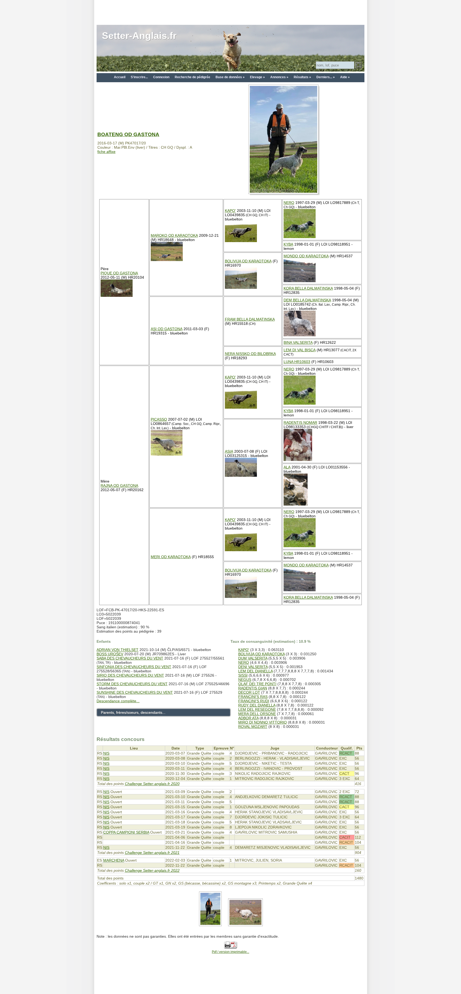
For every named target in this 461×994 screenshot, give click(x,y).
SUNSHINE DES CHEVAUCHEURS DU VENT (135, 692)
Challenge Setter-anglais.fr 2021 (152, 852)
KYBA (288, 244)
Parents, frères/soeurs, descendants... (133, 712)
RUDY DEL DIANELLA (256, 705)
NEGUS (244, 679)
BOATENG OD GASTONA (128, 134)
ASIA (229, 451)
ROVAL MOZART (252, 726)
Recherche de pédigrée (192, 77)
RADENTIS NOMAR (300, 422)
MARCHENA (113, 860)
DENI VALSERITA (253, 667)
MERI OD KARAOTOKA (171, 557)
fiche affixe (106, 151)
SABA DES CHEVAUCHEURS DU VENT (130, 658)
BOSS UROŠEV (110, 654)
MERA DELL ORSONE (257, 714)
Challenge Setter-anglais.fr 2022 (152, 870)
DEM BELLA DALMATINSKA (307, 300)
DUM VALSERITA (252, 658)
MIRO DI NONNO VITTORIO (262, 722)
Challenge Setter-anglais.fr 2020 (152, 784)
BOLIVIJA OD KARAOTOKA (248, 261)
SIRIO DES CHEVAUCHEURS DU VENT (130, 675)
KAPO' (230, 210)
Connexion (161, 77)
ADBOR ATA (248, 718)
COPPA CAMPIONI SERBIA (126, 832)
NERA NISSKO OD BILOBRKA (250, 354)
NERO (289, 202)
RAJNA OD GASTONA (119, 485)
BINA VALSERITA (298, 342)
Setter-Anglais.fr (139, 35)
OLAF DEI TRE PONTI (257, 684)
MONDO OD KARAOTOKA (306, 256)
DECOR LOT (249, 692)
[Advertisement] (230, 12)
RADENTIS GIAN (252, 688)
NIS (106, 753)
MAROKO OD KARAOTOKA (174, 235)
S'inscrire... (139, 77)
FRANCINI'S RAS (253, 697)
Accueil (119, 77)
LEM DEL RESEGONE (257, 709)
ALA (287, 467)
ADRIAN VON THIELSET (117, 650)
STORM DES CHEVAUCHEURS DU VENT (132, 684)
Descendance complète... (118, 701)
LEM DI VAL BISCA (300, 350)
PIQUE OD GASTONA (119, 273)
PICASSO (159, 419)
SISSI (243, 675)
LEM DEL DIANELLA (255, 671)
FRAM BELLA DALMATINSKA (250, 319)
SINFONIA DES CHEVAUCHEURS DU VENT (134, 667)
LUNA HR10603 (297, 362)
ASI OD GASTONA (166, 329)
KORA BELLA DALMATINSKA (308, 288)
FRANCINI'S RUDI (253, 701)
